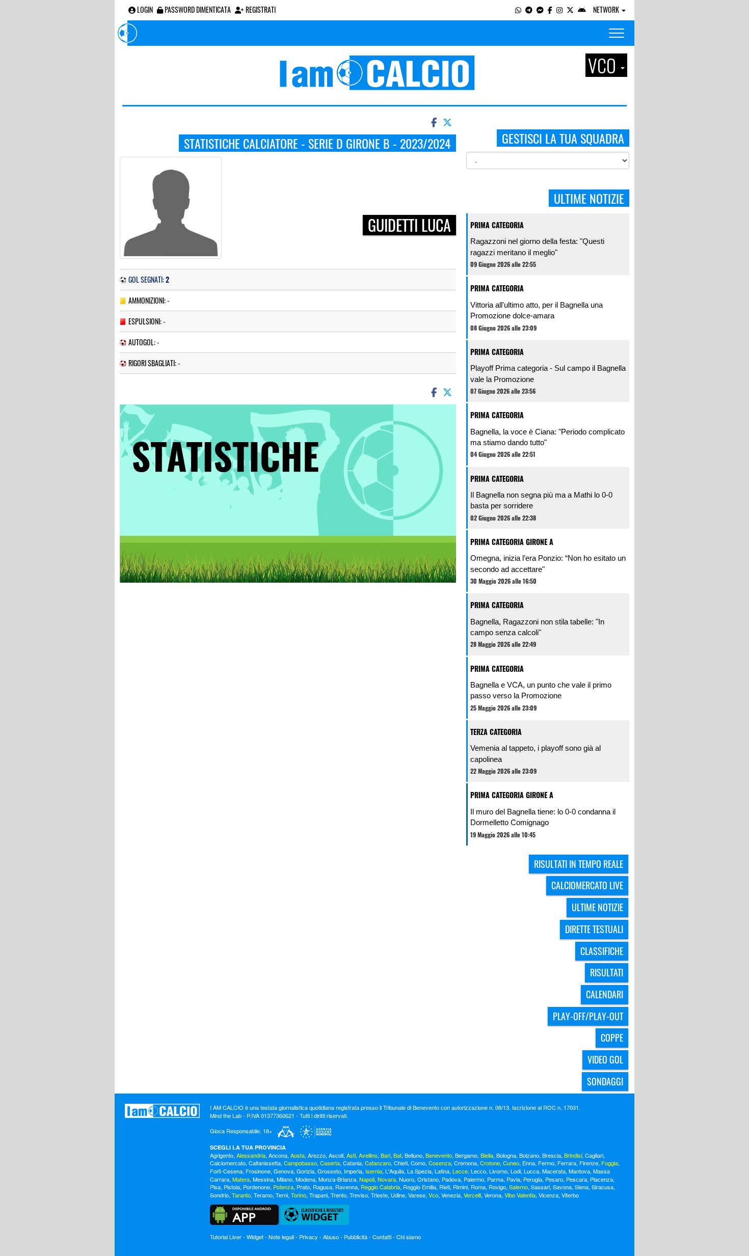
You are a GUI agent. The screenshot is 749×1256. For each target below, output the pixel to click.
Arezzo (317, 1155)
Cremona (465, 1163)
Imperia (353, 1171)
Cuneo (511, 1163)
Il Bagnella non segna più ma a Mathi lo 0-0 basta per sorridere (541, 500)
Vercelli (472, 1195)
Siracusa (602, 1187)
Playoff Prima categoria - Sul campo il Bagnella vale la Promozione (548, 373)
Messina (263, 1179)
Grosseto (329, 1171)
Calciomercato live (587, 885)
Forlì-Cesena (226, 1171)
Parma (495, 1179)
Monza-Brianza (337, 1179)
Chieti (401, 1163)
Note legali (281, 1237)
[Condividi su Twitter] (448, 121)
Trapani (318, 1195)
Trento (338, 1195)
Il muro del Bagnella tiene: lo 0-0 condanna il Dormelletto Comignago (543, 817)
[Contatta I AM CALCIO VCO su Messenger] (540, 9)
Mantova (579, 1171)
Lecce (460, 1171)
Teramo (263, 1195)
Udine (398, 1195)
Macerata (554, 1171)
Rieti (444, 1187)
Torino (298, 1195)
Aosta (297, 1155)
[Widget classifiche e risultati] (314, 1214)
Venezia (451, 1195)
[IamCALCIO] (162, 1111)
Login (144, 9)
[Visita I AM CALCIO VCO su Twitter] (570, 9)
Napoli (366, 1179)
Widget (255, 1237)
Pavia (513, 1179)
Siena (581, 1187)
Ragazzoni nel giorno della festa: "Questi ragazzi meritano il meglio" (537, 246)
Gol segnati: (148, 279)
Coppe (612, 1037)
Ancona (278, 1155)
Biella (486, 1155)
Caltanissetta (265, 1163)
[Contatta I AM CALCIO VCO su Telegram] (528, 9)
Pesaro (554, 1179)
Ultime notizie (597, 907)
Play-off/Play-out (588, 1016)
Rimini (460, 1187)
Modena (305, 1179)
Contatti (381, 1237)
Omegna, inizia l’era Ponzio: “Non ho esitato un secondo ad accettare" (548, 563)
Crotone (490, 1163)
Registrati (260, 9)
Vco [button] (604, 65)
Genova (283, 1171)
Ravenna (346, 1187)
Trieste (379, 1195)
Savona (562, 1187)
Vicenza (548, 1195)
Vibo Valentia (520, 1195)
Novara (387, 1179)
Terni (282, 1195)
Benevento (438, 1155)
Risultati (606, 972)
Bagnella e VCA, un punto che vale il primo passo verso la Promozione (540, 690)
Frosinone (258, 1171)
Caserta (330, 1163)
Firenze (588, 1163)
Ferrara (566, 1163)
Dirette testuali (594, 929)
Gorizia (305, 1171)
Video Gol (605, 1059)
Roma (478, 1187)
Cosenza (440, 1163)
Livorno (498, 1171)
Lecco (478, 1171)
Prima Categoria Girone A (511, 541)
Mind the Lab (226, 1115)
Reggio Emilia (419, 1187)
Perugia (532, 1179)
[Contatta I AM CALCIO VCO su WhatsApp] (518, 9)
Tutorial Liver (226, 1237)
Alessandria (250, 1155)
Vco (433, 1195)
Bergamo (466, 1155)
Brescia (551, 1155)
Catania (352, 1163)
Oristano (428, 1179)
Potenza (283, 1187)
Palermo (474, 1179)
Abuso (331, 1237)
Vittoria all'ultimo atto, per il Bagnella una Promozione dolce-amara (536, 310)
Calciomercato (228, 1163)
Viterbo (570, 1195)
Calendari (604, 994)
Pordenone (256, 1187)
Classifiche (601, 951)
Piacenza (601, 1179)
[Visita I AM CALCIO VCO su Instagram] (559, 9)
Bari (385, 1155)
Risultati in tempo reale (578, 863)
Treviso (359, 1195)
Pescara (576, 1179)
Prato (303, 1187)
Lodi (516, 1171)
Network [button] (607, 9)
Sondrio (219, 1195)
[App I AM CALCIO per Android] (582, 9)
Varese (416, 1195)
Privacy (308, 1237)
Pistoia (232, 1187)
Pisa (215, 1187)
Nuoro (406, 1179)
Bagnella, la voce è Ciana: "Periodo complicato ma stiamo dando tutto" (547, 437)
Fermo (546, 1163)
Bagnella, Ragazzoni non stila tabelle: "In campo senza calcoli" (537, 627)
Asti (351, 1155)
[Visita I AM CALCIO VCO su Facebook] (550, 9)
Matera (241, 1179)
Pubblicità (355, 1237)
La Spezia (419, 1171)
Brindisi (573, 1155)
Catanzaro (378, 1163)
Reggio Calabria (380, 1187)
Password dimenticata (197, 9)
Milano (284, 1179)
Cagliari (594, 1155)
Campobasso (300, 1163)
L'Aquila (394, 1171)
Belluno (413, 1155)
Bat (397, 1155)
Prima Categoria (497, 225)
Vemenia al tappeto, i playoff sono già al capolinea (535, 753)
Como (418, 1163)
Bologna (506, 1155)
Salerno (518, 1187)
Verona (492, 1195)
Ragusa (322, 1187)
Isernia (373, 1171)
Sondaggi (605, 1081)
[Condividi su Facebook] (433, 121)
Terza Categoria (496, 731)
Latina (442, 1171)
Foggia (609, 1163)
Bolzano (529, 1155)
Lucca (531, 1171)
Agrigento (221, 1155)
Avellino (368, 1155)
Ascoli (336, 1155)
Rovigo (497, 1187)
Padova (451, 1179)
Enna (528, 1163)
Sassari (540, 1187)
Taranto (241, 1195)
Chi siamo (408, 1237)
